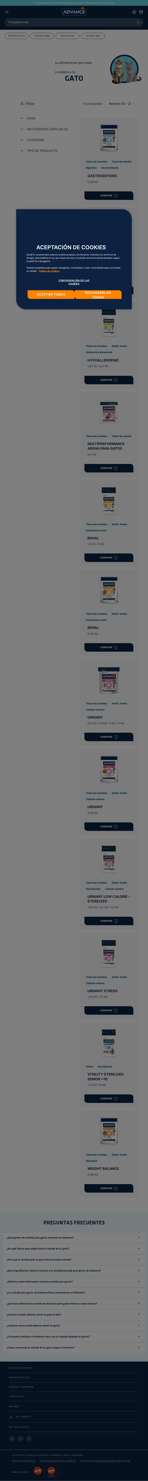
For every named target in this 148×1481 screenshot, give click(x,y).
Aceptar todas (51, 294)
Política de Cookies (49, 271)
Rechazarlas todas (98, 295)
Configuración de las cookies (74, 282)
